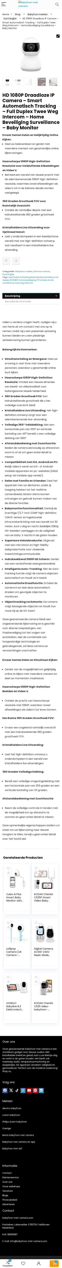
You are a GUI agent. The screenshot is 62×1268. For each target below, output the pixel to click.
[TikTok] (17, 1090)
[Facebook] (4, 1090)
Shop (18, 14)
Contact (7, 1173)
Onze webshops (11, 1186)
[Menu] (4, 4)
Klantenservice (10, 1177)
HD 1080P (14, 280)
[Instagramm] (23, 1090)
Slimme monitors (41, 271)
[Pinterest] (35, 1090)
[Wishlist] (23, 1264)
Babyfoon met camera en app (18, 1141)
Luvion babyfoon (11, 1115)
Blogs (5, 1195)
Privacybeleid (9, 1199)
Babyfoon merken (38, 14)
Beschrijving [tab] (12, 296)
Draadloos (49, 277)
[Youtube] (29, 1090)
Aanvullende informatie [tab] (18, 301)
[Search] (57, 4)
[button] (58, 36)
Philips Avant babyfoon (14, 1121)
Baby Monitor (37, 277)
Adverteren (8, 1204)
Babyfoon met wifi (12, 1148)
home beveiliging (27, 280)
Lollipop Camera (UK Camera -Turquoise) (14, 953)
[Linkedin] (41, 1090)
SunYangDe (10, 18)
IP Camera (42, 280)
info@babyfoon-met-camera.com (28, 1241)
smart (50, 280)
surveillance (8, 283)
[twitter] (11, 1090)
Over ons (7, 1182)
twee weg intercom (24, 283)
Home (5, 14)
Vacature (7, 1190)
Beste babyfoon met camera (18, 1135)
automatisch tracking (19, 277)
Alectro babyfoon (11, 1108)
